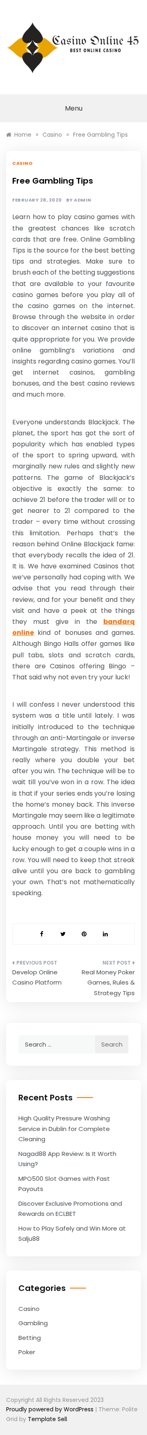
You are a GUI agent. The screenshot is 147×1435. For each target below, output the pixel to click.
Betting (29, 1337)
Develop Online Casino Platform (37, 977)
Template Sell (47, 1419)
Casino (22, 163)
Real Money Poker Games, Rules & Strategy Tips (108, 982)
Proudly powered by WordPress (50, 1409)
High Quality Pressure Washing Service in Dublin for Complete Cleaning (64, 1128)
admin (82, 200)
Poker (26, 1352)
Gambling (33, 1323)
